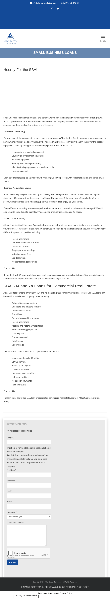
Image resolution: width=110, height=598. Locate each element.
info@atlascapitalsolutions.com (44, 3)
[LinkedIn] (58, 9)
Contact (83, 587)
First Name (11, 470)
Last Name (11, 481)
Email (9, 491)
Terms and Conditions (48, 593)
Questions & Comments (16, 522)
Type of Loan (12, 512)
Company (10, 437)
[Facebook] (52, 9)
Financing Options (32, 587)
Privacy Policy (66, 593)
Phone (9, 501)
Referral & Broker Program (60, 587)
